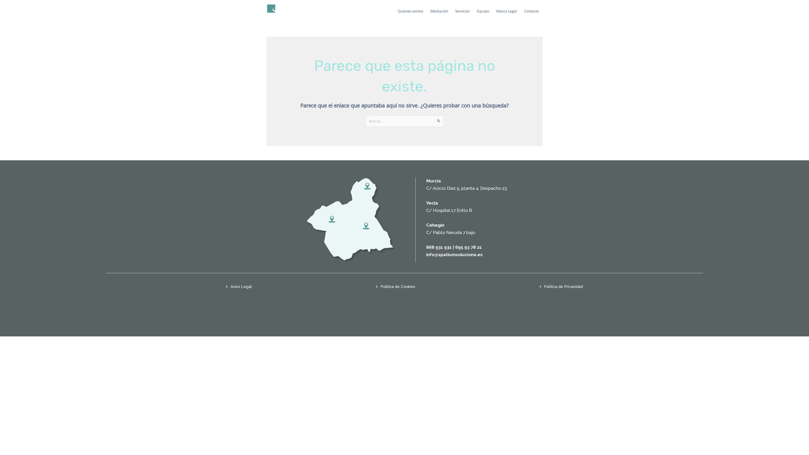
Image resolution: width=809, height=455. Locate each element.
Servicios (462, 11)
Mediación (439, 11)
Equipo (483, 11)
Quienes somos (410, 11)
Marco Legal (506, 11)
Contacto (531, 11)
